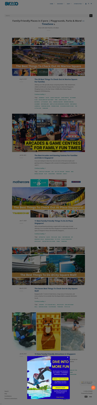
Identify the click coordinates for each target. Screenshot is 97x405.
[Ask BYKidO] (93, 388)
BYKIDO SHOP (60, 388)
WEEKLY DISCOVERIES (60, 379)
